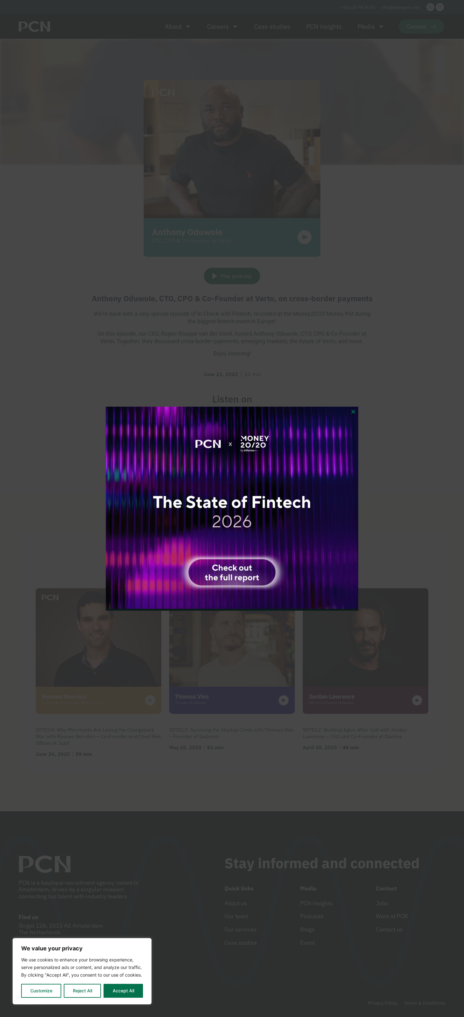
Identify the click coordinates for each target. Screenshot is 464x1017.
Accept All (123, 990)
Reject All (82, 990)
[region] (82, 971)
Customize (41, 990)
